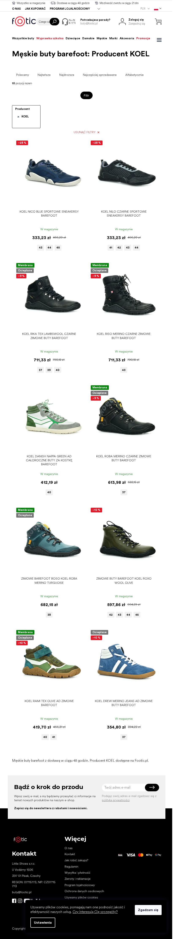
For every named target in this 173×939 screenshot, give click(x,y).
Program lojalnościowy (70, 8)
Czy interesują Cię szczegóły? (95, 912)
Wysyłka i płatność (77, 872)
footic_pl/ (20, 901)
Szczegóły (47, 201)
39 (49, 370)
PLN (143, 8)
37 (40, 370)
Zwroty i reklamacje (78, 878)
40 (57, 370)
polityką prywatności (116, 800)
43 (40, 247)
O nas (16, 8)
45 (58, 247)
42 (119, 247)
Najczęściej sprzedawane (100, 74)
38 (49, 614)
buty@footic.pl (21, 892)
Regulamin (71, 866)
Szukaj (54, 21)
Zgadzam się (148, 910)
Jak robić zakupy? (76, 860)
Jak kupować (35, 8)
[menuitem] (23, 38)
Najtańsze (44, 74)
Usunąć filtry (85, 132)
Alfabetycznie (134, 74)
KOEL (25, 116)
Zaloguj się (152, 787)
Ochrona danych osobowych (84, 891)
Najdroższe (66, 74)
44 (49, 247)
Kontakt (70, 854)
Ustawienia (43, 923)
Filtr (86, 95)
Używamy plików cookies (81, 897)
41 (110, 247)
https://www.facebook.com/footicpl (14, 901)
